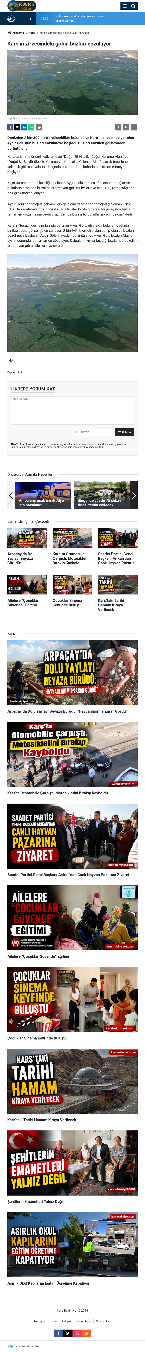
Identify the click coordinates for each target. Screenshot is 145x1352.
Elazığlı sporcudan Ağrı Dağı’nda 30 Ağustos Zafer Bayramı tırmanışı (79, 19)
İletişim (66, 1321)
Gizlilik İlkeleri (84, 1321)
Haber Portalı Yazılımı (26, 1346)
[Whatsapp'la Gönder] (31, 127)
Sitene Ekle (103, 1321)
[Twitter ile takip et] (67, 1333)
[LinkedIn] (24, 127)
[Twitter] (17, 127)
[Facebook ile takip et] (58, 1333)
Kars (32, 32)
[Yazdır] (39, 127)
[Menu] (124, 6)
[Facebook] (10, 127)
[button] (118, 127)
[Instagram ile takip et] (77, 1333)
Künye (53, 1321)
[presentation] (21, 18)
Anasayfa (18, 32)
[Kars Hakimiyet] (21, 5)
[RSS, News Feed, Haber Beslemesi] (86, 1333)
